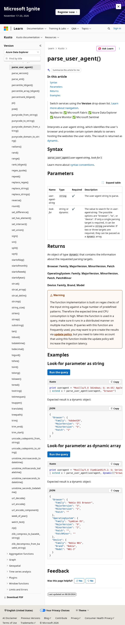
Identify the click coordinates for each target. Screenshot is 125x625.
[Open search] (109, 28)
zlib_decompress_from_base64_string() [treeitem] (26, 545)
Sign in (117, 28)
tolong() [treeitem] (16, 372)
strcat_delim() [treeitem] (19, 295)
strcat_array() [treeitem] (19, 289)
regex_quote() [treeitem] (19, 170)
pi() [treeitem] (13, 102)
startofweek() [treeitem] (19, 271)
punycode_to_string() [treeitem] (23, 120)
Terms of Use (10, 622)
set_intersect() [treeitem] (19, 224)
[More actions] (119, 48)
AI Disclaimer (10, 618)
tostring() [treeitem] (17, 390)
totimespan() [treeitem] (18, 396)
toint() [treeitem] (15, 367)
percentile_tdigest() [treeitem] (22, 85)
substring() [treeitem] (18, 325)
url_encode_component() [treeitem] (25, 510)
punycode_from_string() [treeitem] (24, 114)
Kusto (61, 48)
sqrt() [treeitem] (14, 253)
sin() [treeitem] (14, 241)
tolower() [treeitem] (16, 378)
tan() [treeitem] (14, 331)
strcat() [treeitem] (15, 283)
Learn (51, 48)
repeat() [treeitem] (16, 176)
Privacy (75, 618)
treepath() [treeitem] (17, 414)
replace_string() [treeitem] (20, 188)
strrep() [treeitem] (16, 319)
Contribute (61, 618)
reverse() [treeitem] (16, 200)
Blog (46, 618)
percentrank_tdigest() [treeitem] (23, 97)
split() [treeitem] (15, 247)
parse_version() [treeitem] (20, 73)
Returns (54, 91)
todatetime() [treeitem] (18, 343)
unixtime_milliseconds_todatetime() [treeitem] (26, 470)
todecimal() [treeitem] (18, 349)
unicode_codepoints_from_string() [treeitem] (26, 440)
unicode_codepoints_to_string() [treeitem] (26, 450)
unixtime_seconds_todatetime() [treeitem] (26, 490)
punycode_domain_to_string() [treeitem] (25, 138)
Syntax (53, 82)
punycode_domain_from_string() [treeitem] (26, 128)
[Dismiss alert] (118, 6)
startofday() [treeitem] (18, 259)
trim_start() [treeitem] (18, 432)
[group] (84, 389)
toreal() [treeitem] (15, 384)
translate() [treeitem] (17, 408)
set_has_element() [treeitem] (21, 218)
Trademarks (27, 622)
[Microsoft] (6, 28)
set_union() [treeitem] (18, 229)
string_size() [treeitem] (18, 307)
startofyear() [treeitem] (18, 277)
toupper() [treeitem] (17, 402)
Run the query (58, 372)
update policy (63, 334)
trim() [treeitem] (15, 420)
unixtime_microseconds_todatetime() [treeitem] (26, 460)
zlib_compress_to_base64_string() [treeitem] (26, 536)
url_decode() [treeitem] (18, 498)
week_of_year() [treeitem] (19, 515)
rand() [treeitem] (15, 152)
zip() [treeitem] (14, 527)
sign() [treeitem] (15, 236)
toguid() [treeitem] (16, 355)
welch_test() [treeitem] (18, 522)
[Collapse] (40, 45)
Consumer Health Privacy (98, 618)
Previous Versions (30, 618)
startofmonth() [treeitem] (19, 265)
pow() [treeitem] (15, 108)
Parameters (56, 86)
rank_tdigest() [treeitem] (19, 164)
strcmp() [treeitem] (16, 301)
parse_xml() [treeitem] (18, 79)
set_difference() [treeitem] (20, 212)
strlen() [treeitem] (15, 313)
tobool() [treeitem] (16, 337)
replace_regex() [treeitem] (20, 182)
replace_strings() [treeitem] (21, 194)
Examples (55, 95)
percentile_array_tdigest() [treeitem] (25, 91)
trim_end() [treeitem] (17, 426)
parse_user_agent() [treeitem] (22, 67)
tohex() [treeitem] (15, 361)
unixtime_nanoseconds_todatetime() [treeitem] (26, 480)
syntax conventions (82, 165)
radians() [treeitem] (16, 146)
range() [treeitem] (16, 158)
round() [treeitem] (16, 206)
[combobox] (22, 52)
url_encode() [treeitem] (18, 504)
